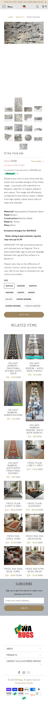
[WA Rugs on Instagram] (24, 672)
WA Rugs (19, 680)
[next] (41, 57)
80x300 (8, 299)
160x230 (9, 286)
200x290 (21, 286)
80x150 (31, 292)
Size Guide (36, 161)
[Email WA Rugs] (29, 672)
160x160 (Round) (13, 306)
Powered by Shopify (24, 683)
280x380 (9, 292)
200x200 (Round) (32, 306)
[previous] (6, 57)
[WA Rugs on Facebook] (19, 672)
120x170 (20, 292)
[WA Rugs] (24, 6)
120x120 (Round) (23, 299)
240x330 (33, 286)
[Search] (37, 6)
